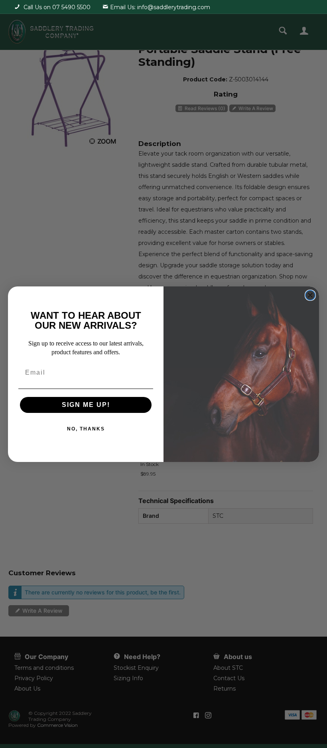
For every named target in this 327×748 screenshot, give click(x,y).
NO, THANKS (86, 429)
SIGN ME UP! (86, 404)
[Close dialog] (310, 295)
